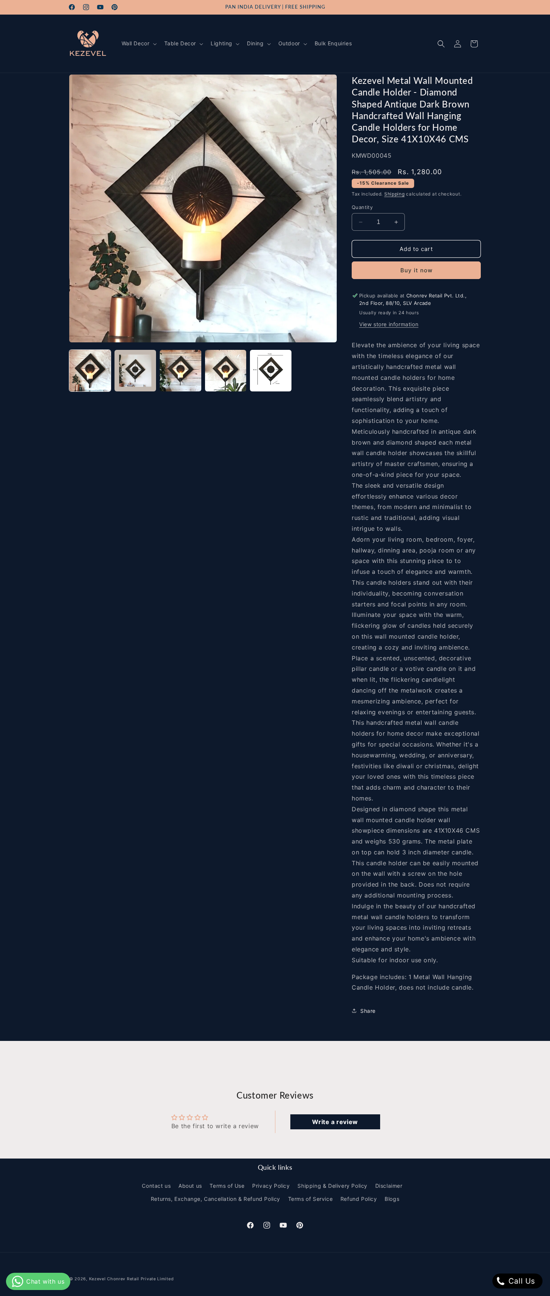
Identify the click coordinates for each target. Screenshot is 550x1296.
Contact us (156, 1186)
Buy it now (416, 270)
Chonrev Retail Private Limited (140, 1278)
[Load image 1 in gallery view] (90, 370)
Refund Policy (358, 1199)
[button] (138, 43)
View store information (388, 324)
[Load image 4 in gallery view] (226, 370)
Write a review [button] (335, 1122)
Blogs (392, 1199)
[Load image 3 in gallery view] (180, 370)
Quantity (362, 207)
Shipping (394, 194)
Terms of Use (227, 1186)
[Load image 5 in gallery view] (270, 370)
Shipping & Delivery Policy (332, 1186)
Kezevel (97, 1278)
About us (190, 1186)
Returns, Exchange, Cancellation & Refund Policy (215, 1199)
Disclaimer (389, 1186)
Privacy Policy (271, 1186)
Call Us (520, 1281)
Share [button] (368, 1011)
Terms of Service (310, 1199)
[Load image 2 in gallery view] (135, 370)
